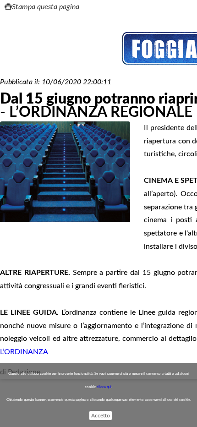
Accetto (100, 415)
